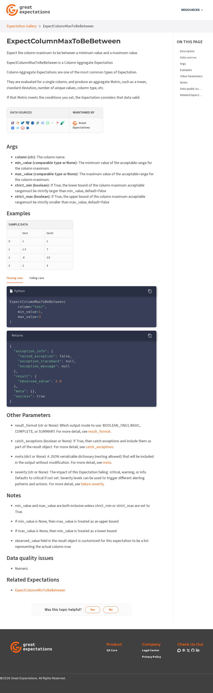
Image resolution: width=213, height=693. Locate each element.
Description (187, 51)
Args (183, 64)
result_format (99, 431)
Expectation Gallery (22, 26)
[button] (192, 10)
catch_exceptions (99, 447)
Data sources (188, 57)
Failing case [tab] (37, 278)
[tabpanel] (81, 346)
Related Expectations (191, 95)
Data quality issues (191, 89)
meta (107, 462)
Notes (184, 83)
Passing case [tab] (15, 278)
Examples (186, 70)
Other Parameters (191, 76)
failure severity (92, 484)
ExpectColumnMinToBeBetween (40, 590)
